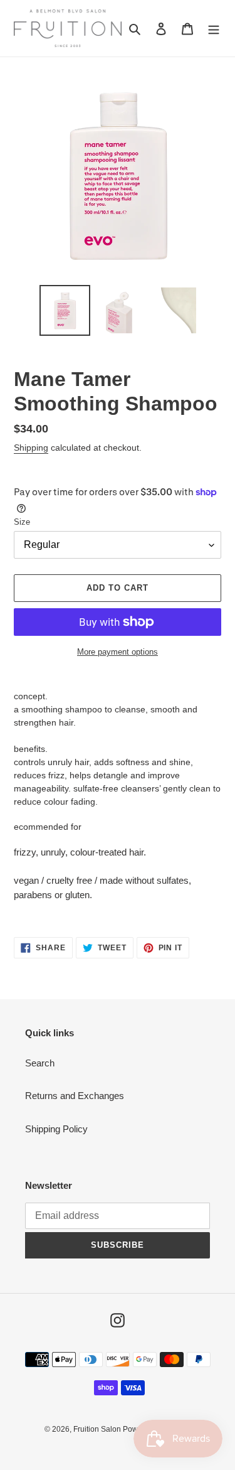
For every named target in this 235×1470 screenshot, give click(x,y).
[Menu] (214, 28)
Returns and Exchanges (74, 1095)
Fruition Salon (98, 1429)
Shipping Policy (56, 1129)
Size (22, 522)
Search (40, 1063)
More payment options (117, 652)
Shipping (31, 448)
